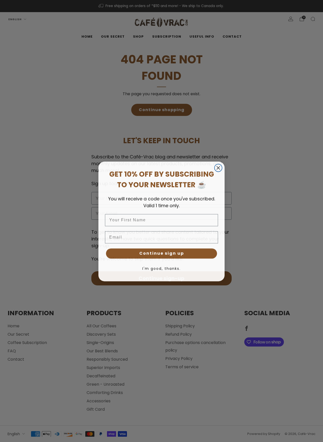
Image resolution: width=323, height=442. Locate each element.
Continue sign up (161, 253)
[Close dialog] (218, 167)
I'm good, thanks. (161, 268)
